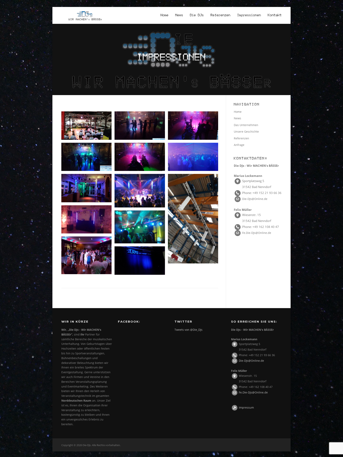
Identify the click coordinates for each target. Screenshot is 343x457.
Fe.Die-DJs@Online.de (256, 233)
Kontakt (275, 15)
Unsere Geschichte (246, 131)
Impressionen (249, 15)
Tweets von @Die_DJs (188, 330)
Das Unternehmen (246, 125)
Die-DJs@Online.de (254, 199)
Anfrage (239, 145)
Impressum (246, 407)
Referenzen (220, 15)
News (179, 15)
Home (165, 15)
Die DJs (197, 15)
